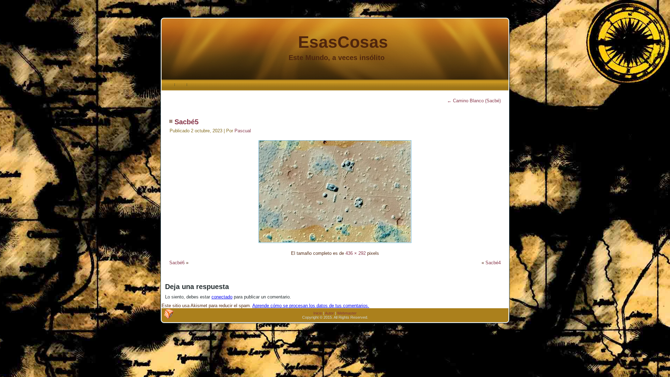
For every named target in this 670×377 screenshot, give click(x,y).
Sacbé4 (493, 262)
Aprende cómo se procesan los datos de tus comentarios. (310, 305)
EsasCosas (343, 42)
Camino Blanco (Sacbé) (474, 100)
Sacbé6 (177, 262)
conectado (221, 297)
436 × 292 (355, 253)
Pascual (242, 130)
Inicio (317, 313)
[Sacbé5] (335, 243)
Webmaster (347, 313)
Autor (329, 313)
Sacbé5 (186, 122)
